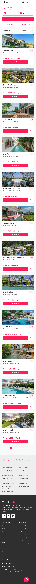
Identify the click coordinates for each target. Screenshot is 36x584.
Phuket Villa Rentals (23, 478)
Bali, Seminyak (8, 156)
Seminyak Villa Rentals (7, 491)
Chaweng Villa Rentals (24, 483)
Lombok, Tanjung (9, 52)
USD (27, 2)
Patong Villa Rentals (23, 467)
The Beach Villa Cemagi (11, 188)
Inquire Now (15, 62)
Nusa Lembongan (6, 537)
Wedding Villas (22, 532)
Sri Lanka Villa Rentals (24, 470)
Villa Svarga (7, 361)
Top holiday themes (23, 460)
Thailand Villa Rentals (7, 465)
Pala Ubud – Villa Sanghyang (13, 257)
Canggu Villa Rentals (7, 478)
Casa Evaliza (7, 326)
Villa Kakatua (8, 292)
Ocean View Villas (23, 529)
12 (22, 448)
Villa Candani (8, 430)
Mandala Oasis (8, 223)
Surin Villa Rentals (6, 481)
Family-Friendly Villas (24, 540)
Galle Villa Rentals (6, 486)
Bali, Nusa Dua (8, 87)
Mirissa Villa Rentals (23, 473)
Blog (3, 552)
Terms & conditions (6, 576)
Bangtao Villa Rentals (24, 481)
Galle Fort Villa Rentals (7, 473)
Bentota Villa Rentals (7, 488)
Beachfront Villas (23, 526)
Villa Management (6, 549)
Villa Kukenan (8, 119)
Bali (3, 532)
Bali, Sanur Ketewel (9, 363)
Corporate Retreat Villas (24, 543)
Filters (11, 24)
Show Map (27, 24)
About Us (4, 546)
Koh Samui (4, 529)
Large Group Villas (23, 535)
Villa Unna (6, 154)
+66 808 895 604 (9, 566)
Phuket (3, 526)
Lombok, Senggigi (9, 121)
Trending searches (9, 460)
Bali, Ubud (7, 260)
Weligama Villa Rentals (7, 475)
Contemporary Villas (23, 537)
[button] (26, 579)
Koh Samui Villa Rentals (7, 470)
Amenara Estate (9, 395)
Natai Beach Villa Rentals (8, 483)
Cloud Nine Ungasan (10, 85)
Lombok (4, 535)
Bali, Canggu (8, 225)
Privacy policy (5, 579)
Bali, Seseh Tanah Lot (10, 190)
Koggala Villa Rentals (24, 486)
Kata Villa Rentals (23, 465)
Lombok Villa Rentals (24, 475)
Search (18, 19)
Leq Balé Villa (8, 50)
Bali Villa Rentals (23, 488)
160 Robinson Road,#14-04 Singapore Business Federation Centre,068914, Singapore (17, 570)
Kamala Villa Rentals (7, 467)
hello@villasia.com (9, 563)
